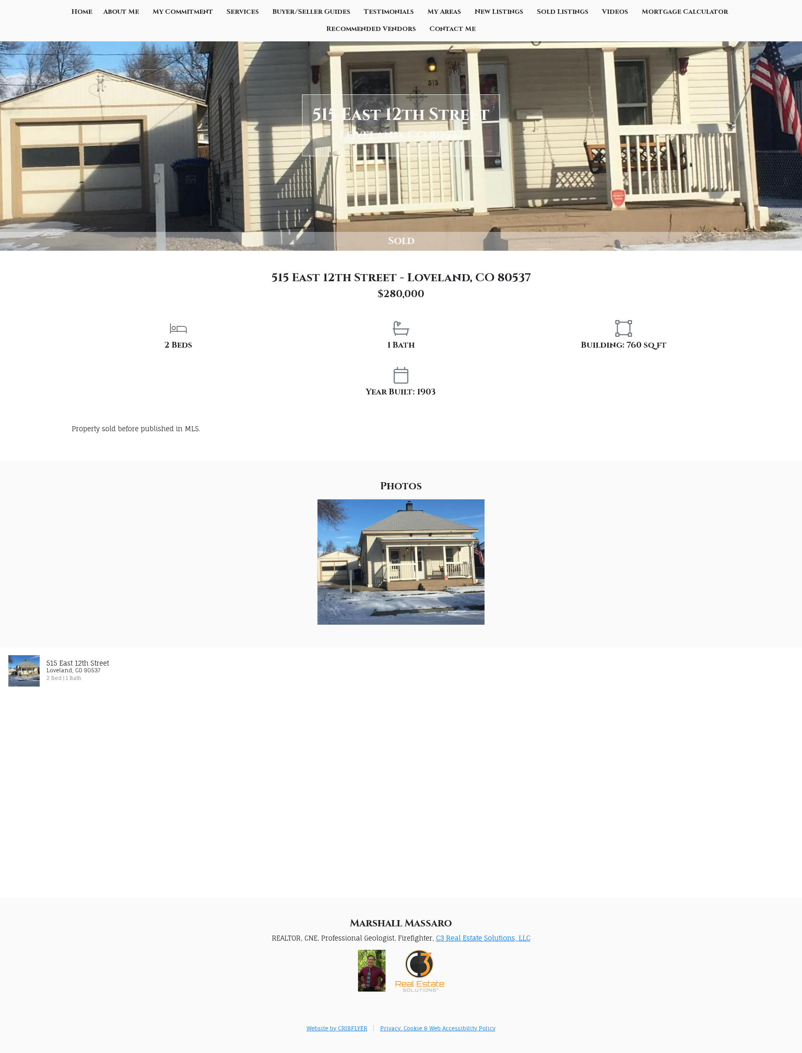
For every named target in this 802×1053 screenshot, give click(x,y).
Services (242, 11)
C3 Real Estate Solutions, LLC (483, 938)
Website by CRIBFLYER (337, 1028)
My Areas (444, 11)
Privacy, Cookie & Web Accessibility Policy (437, 1028)
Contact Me (452, 28)
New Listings (499, 11)
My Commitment (182, 11)
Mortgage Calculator (685, 11)
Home (81, 11)
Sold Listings (563, 11)
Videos (615, 11)
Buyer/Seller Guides (311, 11)
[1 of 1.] (401, 561)
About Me (121, 11)
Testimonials (389, 11)
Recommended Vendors (371, 28)
